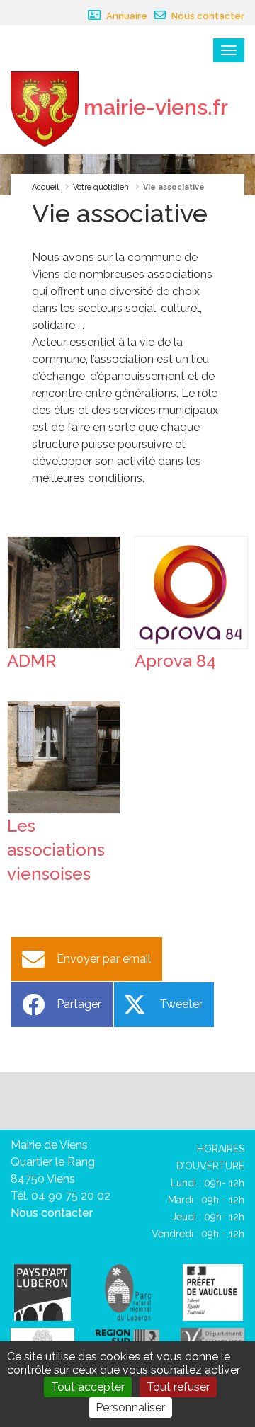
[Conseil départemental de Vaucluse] (212, 1337)
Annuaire (125, 16)
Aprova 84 (175, 661)
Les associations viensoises (56, 849)
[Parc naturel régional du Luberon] (128, 1291)
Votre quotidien (101, 187)
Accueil (45, 187)
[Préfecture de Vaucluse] (213, 1291)
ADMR (31, 661)
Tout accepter (88, 1387)
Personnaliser (130, 1407)
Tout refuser (178, 1387)
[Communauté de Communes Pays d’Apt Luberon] (42, 1291)
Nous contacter (206, 16)
